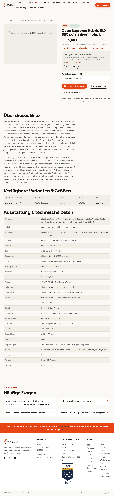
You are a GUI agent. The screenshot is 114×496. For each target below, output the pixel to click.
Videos (89, 471)
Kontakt (41, 8)
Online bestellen (98, 86)
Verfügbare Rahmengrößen (73, 74)
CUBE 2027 (47, 2)
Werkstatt (77, 2)
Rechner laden (71, 67)
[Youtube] (15, 458)
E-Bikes (11, 20)
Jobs (101, 463)
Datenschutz (105, 477)
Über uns (32, 8)
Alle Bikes (90, 451)
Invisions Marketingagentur (100, 493)
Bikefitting (67, 2)
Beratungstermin (72, 92)
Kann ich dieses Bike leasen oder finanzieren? (26, 412)
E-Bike (30, 2)
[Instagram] (10, 458)
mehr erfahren (97, 48)
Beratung (56, 2)
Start (5, 20)
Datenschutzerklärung (73, 62)
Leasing (86, 2)
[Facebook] (5, 458)
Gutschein (91, 458)
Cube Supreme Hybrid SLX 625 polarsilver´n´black (34, 20)
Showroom (20, 2)
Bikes (37, 2)
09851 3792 (41, 454)
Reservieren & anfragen (74, 86)
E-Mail (65, 429)
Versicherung (21, 8)
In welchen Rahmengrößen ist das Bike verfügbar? (82, 412)
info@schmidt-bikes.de (45, 457)
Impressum (104, 473)
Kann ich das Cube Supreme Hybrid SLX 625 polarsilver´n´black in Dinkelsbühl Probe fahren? (27, 403)
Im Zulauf (90, 462)
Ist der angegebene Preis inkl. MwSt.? (76, 401)
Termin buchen (103, 5)
